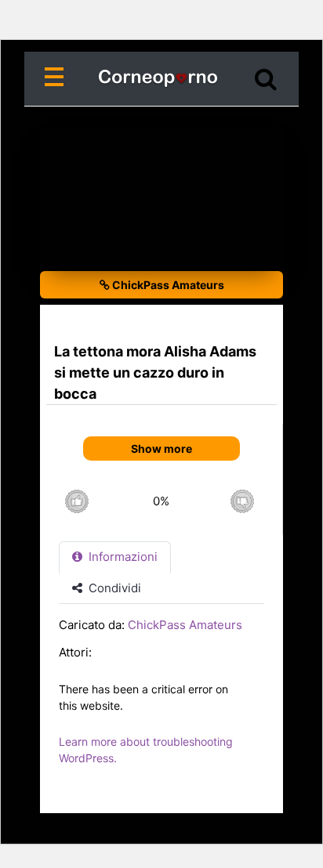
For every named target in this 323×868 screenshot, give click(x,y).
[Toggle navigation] (57, 79)
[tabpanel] (161, 699)
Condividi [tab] (113, 587)
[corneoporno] (162, 79)
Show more (161, 448)
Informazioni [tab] (121, 556)
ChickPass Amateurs (167, 284)
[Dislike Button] (241, 501)
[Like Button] (76, 501)
